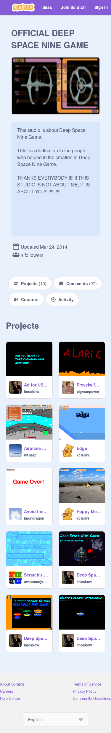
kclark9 (83, 455)
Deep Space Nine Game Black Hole (89, 575)
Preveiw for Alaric (89, 385)
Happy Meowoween (89, 511)
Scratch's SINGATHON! (36, 575)
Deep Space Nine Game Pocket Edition (36, 638)
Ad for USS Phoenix (36, 385)
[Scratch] (23, 7)
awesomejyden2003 (36, 581)
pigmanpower (88, 391)
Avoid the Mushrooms (36, 511)
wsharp (30, 455)
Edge (82, 448)
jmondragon (34, 518)
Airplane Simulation (36, 448)
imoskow (31, 391)
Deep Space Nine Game (89, 638)
